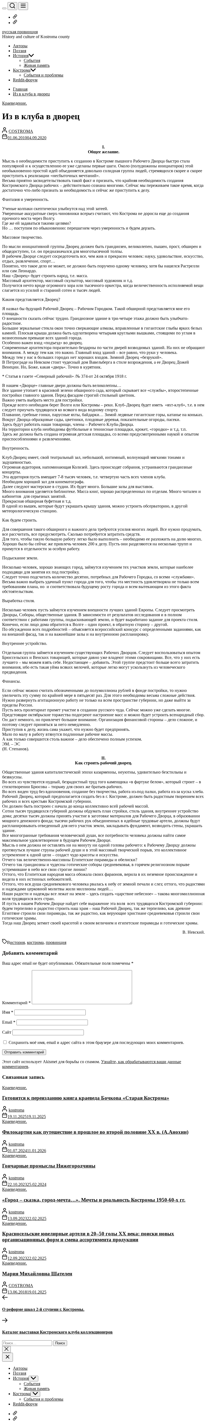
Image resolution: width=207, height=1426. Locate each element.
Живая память (37, 65)
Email (8, 1022)
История (21, 55)
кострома (35, 942)
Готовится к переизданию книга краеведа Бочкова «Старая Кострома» (85, 1098)
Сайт (6, 1032)
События (32, 60)
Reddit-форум (25, 80)
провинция (56, 942)
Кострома (21, 70)
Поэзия (19, 50)
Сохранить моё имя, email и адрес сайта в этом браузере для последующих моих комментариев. (96, 1042)
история (17, 942)
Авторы (20, 46)
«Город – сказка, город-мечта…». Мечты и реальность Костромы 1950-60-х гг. (93, 1200)
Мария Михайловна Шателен (37, 1273)
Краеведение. (14, 103)
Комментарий (16, 1002)
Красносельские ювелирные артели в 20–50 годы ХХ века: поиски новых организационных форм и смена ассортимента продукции (88, 1236)
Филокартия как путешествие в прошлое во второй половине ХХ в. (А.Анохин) (95, 1132)
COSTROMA (21, 131)
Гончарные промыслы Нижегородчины (48, 1166)
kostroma (16, 1110)
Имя (7, 1012)
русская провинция (20, 31)
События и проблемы (43, 75)
